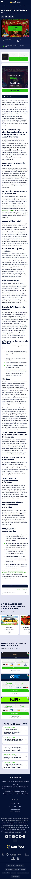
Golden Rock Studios (22, 589)
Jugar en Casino (15, 28)
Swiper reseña (15, 716)
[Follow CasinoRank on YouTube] (17, 836)
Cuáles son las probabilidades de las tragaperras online (14, 787)
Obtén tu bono (18, 59)
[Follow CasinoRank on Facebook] (6, 836)
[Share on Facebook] (6, 17)
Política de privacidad (15, 806)
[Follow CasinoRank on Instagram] (10, 836)
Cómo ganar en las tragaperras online (15, 791)
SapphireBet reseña (15, 670)
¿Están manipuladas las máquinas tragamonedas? (15, 781)
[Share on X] (2, 17)
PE (14, 840)
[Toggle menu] (2, 1)
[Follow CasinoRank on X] (13, 836)
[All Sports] (9, 625)
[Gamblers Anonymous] (13, 858)
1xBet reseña (15, 693)
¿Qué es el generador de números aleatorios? (15, 794)
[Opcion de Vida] (11, 854)
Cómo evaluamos (15, 809)
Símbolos (15, 784)
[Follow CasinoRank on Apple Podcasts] (23, 836)
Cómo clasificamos (15, 812)
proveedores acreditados (8, 210)
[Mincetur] (3, 854)
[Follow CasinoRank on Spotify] (20, 836)
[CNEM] (19, 854)
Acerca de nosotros (15, 804)
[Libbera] (26, 854)
